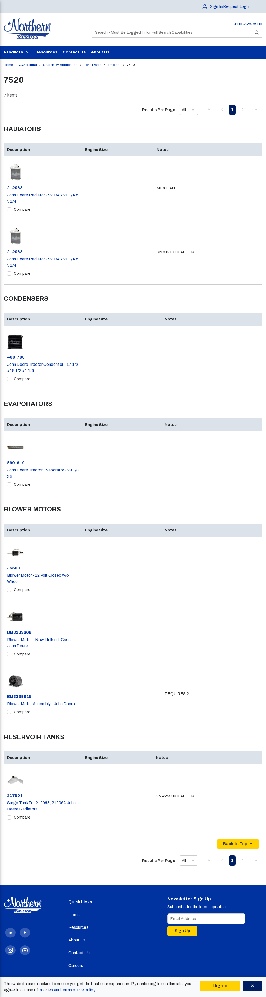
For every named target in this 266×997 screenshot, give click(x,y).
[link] (209, 109)
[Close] (252, 986)
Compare (22, 209)
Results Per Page (158, 110)
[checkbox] (9, 209)
